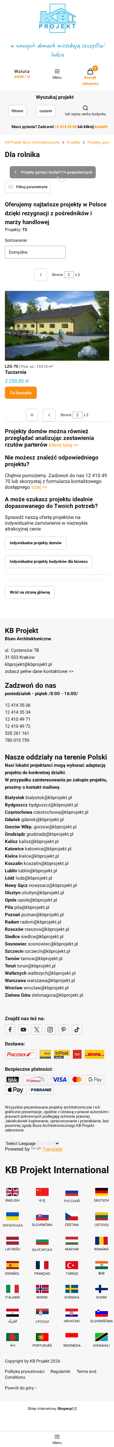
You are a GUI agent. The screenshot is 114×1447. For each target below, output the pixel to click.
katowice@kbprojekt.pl (48, 849)
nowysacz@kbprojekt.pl (53, 885)
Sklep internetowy (50, 1408)
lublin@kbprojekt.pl (37, 871)
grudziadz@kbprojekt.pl (50, 834)
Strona (57, 275)
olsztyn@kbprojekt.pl (43, 892)
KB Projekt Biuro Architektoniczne (32, 142)
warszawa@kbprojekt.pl (51, 980)
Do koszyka (21, 392)
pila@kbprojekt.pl (32, 907)
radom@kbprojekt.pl (40, 922)
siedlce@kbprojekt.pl (42, 936)
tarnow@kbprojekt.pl (42, 958)
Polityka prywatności (24, 1371)
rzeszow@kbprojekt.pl (47, 929)
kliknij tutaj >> (63, 445)
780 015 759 (17, 740)
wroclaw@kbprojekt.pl (46, 988)
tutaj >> (39, 487)
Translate (52, 1149)
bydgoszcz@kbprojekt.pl (53, 805)
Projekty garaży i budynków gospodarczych (56, 172)
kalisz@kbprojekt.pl (39, 841)
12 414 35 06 (17, 705)
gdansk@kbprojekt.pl (42, 819)
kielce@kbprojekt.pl (39, 856)
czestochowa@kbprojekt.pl (60, 812)
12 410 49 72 (17, 726)
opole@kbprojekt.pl (37, 900)
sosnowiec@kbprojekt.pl (53, 944)
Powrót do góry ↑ (21, 1387)
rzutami (46, 111)
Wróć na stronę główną (30, 592)
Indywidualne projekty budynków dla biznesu (49, 561)
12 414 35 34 (17, 712)
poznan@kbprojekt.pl (42, 914)
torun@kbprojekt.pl (36, 966)
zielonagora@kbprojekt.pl (57, 995)
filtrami (17, 111)
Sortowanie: (16, 240)
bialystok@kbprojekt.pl (49, 797)
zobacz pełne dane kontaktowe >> (39, 671)
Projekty (73, 142)
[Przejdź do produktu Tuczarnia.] (57, 325)
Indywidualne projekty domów (36, 543)
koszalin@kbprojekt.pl (46, 863)
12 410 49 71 (17, 719)
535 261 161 (17, 733)
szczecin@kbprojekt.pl (47, 951)
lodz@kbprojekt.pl (34, 878)
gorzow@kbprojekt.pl (55, 827)
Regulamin (60, 1371)
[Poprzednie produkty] (49, 415)
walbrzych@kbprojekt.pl (52, 973)
